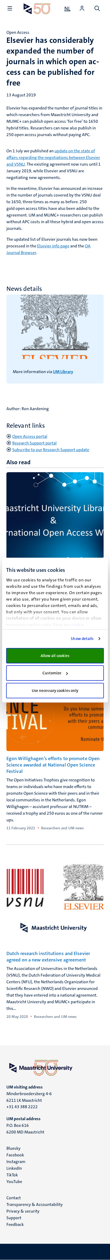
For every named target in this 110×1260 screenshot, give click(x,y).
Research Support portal (34, 443)
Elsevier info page (53, 246)
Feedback (15, 1224)
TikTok (12, 1175)
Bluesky (13, 1148)
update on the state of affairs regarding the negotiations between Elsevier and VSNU (53, 157)
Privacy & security (23, 1211)
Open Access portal (29, 436)
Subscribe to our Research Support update (50, 449)
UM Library (63, 371)
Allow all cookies (55, 655)
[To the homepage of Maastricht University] (37, 8)
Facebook (15, 1155)
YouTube (14, 1181)
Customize (51, 673)
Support (13, 1218)
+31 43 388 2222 (22, 1107)
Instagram (15, 1161)
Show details (82, 638)
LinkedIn (14, 1168)
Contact (13, 1198)
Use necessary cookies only (55, 690)
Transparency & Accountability (34, 1204)
